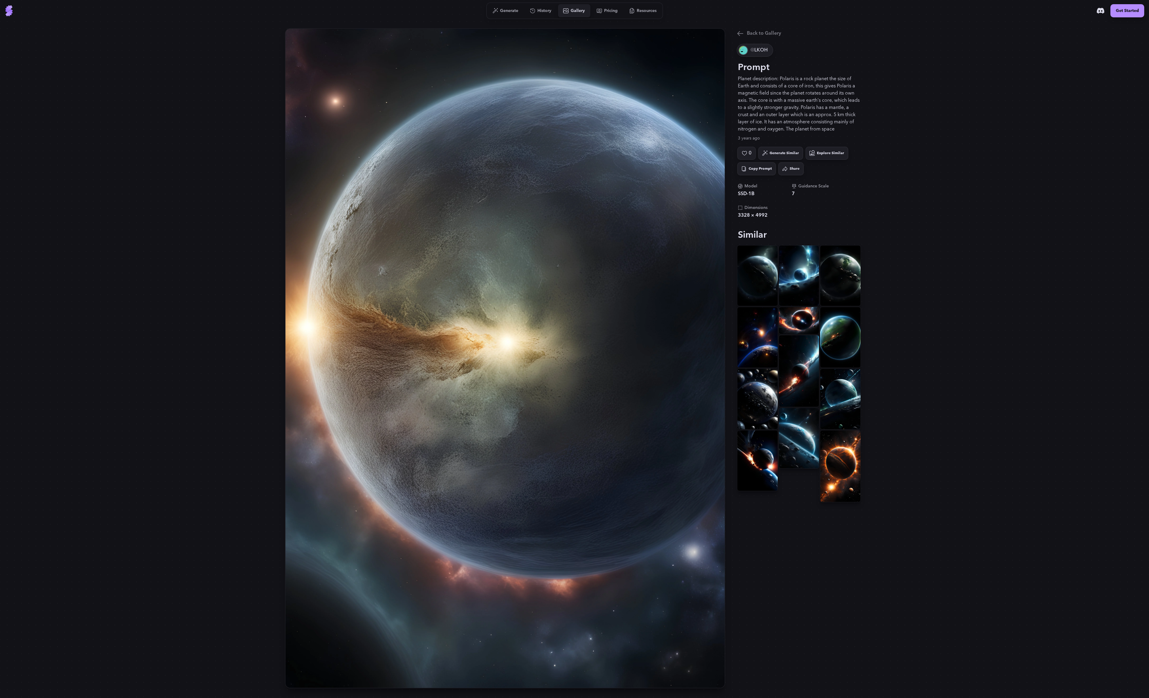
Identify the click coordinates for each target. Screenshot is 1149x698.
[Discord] (1100, 10)
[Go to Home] (9, 11)
